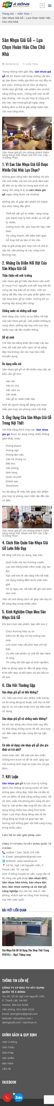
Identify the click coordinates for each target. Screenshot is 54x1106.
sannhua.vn (30, 1022)
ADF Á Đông (9, 1042)
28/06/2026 (12, 64)
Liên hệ (6, 1068)
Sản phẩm (8, 1058)
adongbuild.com (11, 1022)
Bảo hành (7, 1063)
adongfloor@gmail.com (23, 1013)
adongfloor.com (22, 1018)
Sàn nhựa (8, 783)
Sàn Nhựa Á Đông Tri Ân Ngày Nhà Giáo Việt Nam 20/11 (26, 952)
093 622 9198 (20, 1004)
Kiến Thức (32, 64)
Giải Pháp (8, 1052)
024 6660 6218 (25, 1009)
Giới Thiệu (8, 1047)
